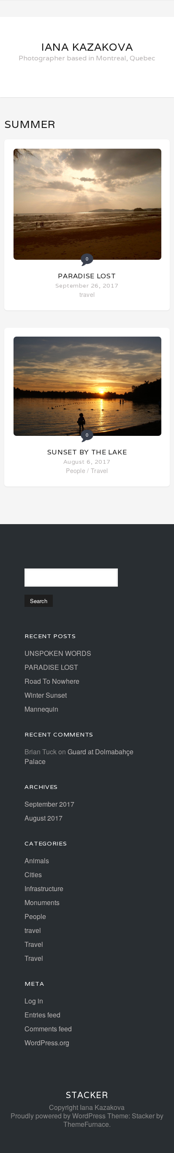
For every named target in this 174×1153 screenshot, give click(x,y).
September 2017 (49, 804)
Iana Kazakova (87, 47)
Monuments (42, 902)
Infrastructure (43, 888)
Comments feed (48, 1028)
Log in (33, 1001)
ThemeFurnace (86, 1124)
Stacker (87, 1095)
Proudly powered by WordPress (58, 1115)
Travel (99, 470)
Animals (36, 860)
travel (87, 294)
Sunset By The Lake (87, 452)
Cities (33, 874)
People (75, 470)
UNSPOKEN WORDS (57, 653)
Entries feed (42, 1015)
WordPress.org (46, 1042)
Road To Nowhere (51, 681)
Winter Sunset (45, 695)
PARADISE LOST (87, 276)
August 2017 (43, 818)
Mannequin (41, 709)
